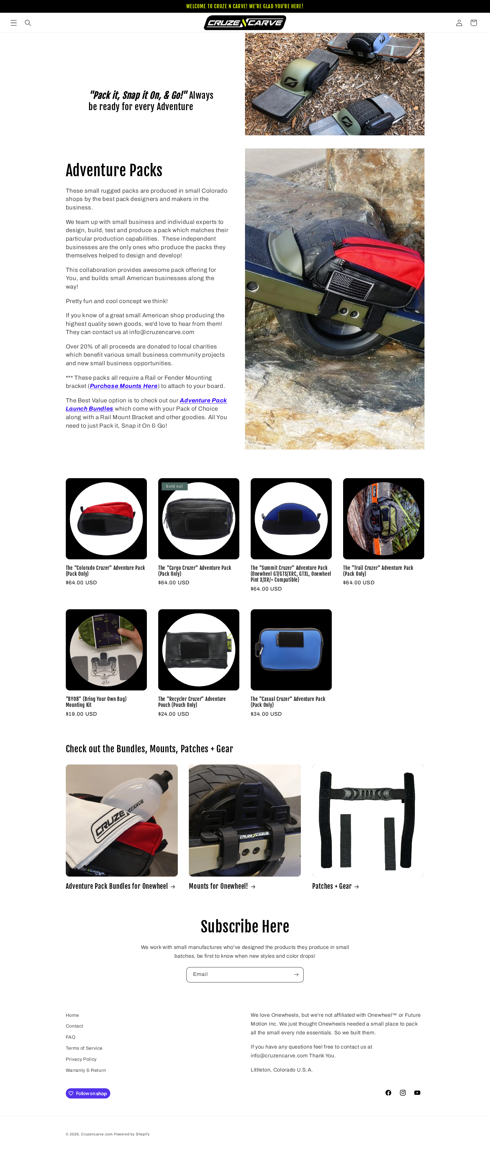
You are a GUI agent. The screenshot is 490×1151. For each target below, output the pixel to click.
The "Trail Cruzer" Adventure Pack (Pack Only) (378, 571)
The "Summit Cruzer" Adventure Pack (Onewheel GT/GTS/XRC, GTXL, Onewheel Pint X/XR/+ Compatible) (291, 574)
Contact (74, 1026)
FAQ (71, 1037)
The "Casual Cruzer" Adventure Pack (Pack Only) (288, 702)
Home (72, 1015)
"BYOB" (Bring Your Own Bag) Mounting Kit (96, 702)
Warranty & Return (86, 1070)
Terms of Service (84, 1048)
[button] (14, 23)
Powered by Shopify (132, 1134)
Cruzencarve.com (97, 1134)
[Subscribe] (296, 974)
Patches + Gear (332, 886)
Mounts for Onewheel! (218, 886)
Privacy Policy (81, 1059)
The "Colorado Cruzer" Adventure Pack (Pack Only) (105, 571)
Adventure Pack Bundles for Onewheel (117, 886)
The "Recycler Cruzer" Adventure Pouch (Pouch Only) (192, 702)
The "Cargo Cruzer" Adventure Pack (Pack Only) (194, 571)
